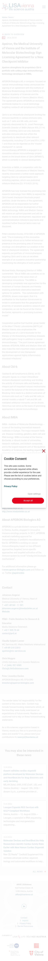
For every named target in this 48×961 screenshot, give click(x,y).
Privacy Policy (10, 486)
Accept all (28, 500)
